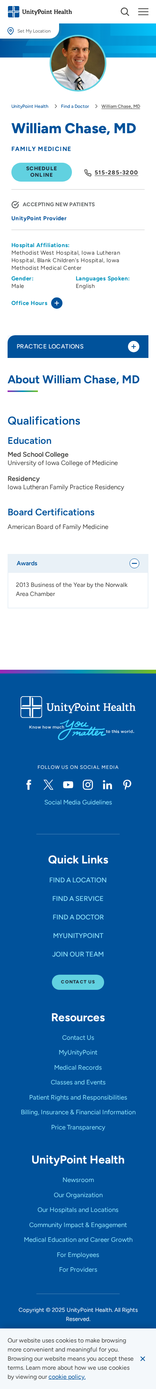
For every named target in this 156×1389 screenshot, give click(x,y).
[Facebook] (29, 785)
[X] (48, 785)
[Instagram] (88, 785)
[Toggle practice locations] (133, 346)
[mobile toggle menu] (125, 11)
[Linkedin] (107, 785)
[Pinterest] (127, 785)
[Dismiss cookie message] (142, 1358)
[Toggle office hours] (56, 303)
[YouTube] (68, 785)
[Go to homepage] (40, 11)
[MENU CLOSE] (143, 11)
